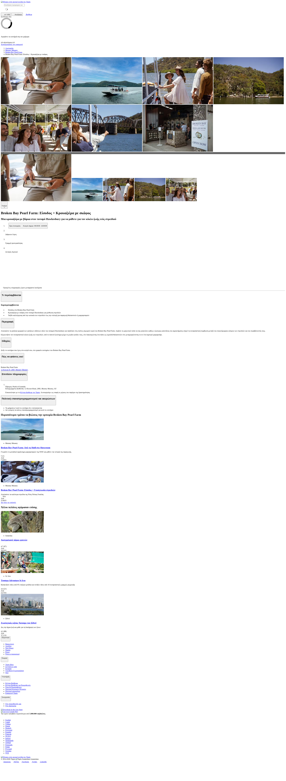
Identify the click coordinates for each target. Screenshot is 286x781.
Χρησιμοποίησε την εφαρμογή (12, 44)
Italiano (8, 738)
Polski (7, 747)
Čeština (8, 724)
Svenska (8, 751)
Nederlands (9, 740)
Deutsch (8, 728)
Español (8, 732)
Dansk (7, 726)
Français (8, 734)
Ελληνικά (8, 730)
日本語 (8, 743)
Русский (8, 749)
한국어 (8, 736)
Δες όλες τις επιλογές (8, 502)
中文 (7, 753)
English (8, 720)
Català (7, 722)
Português (8, 745)
